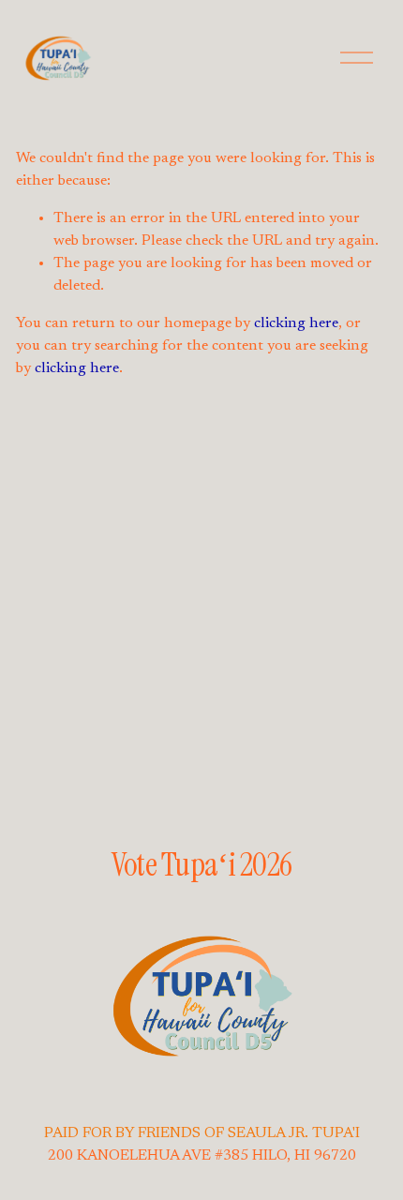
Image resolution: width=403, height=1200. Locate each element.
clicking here (296, 323)
